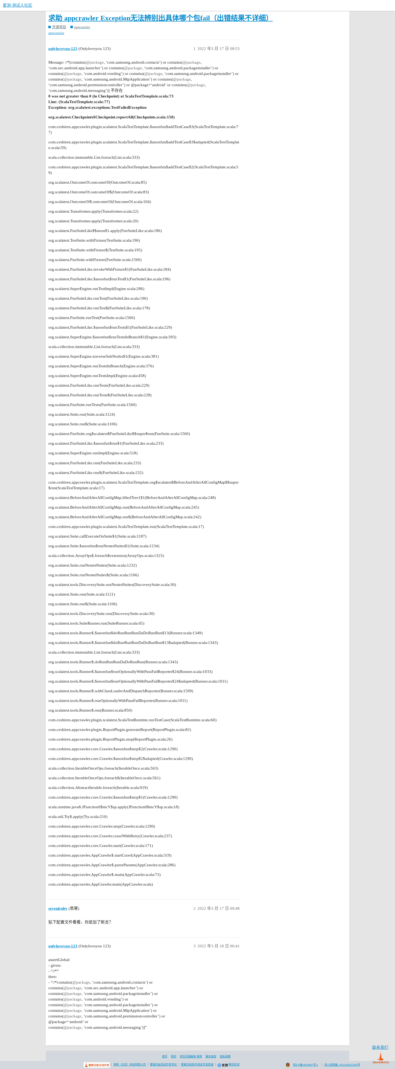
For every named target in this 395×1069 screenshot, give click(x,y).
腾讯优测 (234, 1064)
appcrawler (56, 33)
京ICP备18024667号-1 (305, 1064)
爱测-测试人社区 (17, 5)
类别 (173, 1056)
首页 (164, 1056)
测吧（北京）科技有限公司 (129, 1064)
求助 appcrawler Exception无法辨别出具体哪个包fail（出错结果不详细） (160, 18)
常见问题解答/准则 (191, 1056)
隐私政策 (225, 1056)
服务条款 (211, 1056)
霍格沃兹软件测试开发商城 (197, 1064)
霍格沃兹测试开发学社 (163, 1064)
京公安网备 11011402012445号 (342, 1064)
